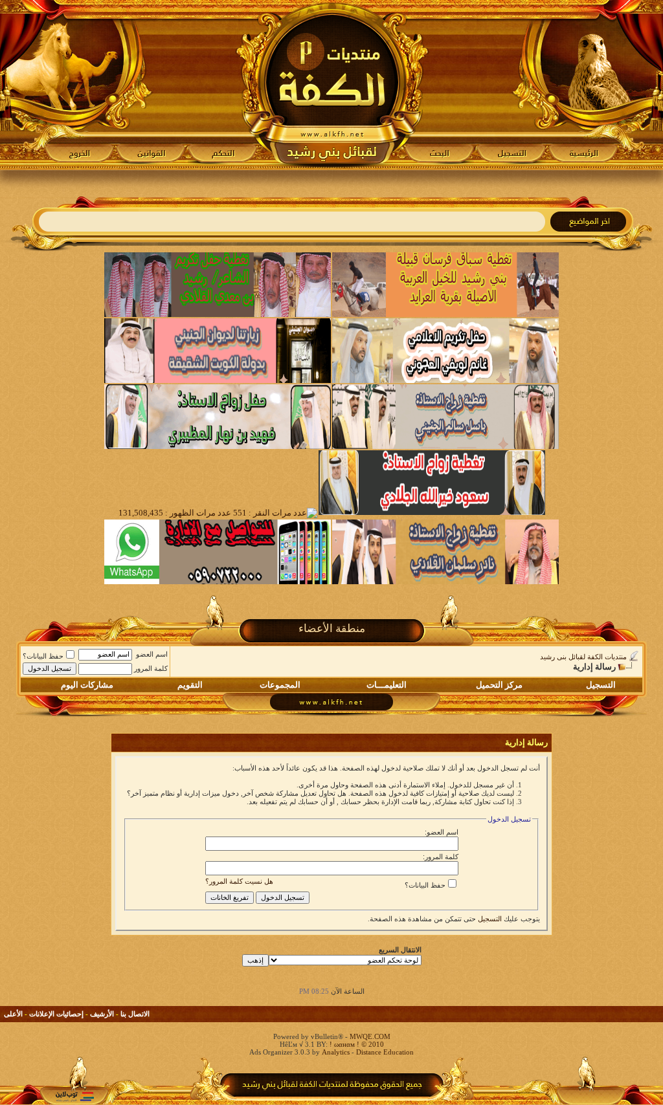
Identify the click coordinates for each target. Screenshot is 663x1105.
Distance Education (385, 1052)
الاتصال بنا (135, 1014)
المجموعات (280, 685)
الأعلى (13, 1014)
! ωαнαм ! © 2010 (356, 1044)
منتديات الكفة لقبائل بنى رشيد (583, 657)
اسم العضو (152, 654)
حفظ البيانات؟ (43, 656)
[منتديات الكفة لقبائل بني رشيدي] (332, 85)
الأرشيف (102, 1014)
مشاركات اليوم (87, 685)
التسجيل (601, 685)
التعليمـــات (386, 685)
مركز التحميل (499, 685)
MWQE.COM (370, 1036)
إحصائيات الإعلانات (56, 1014)
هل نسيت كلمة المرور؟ (239, 881)
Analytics (336, 1052)
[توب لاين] (74, 1096)
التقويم (190, 685)
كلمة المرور (151, 668)
